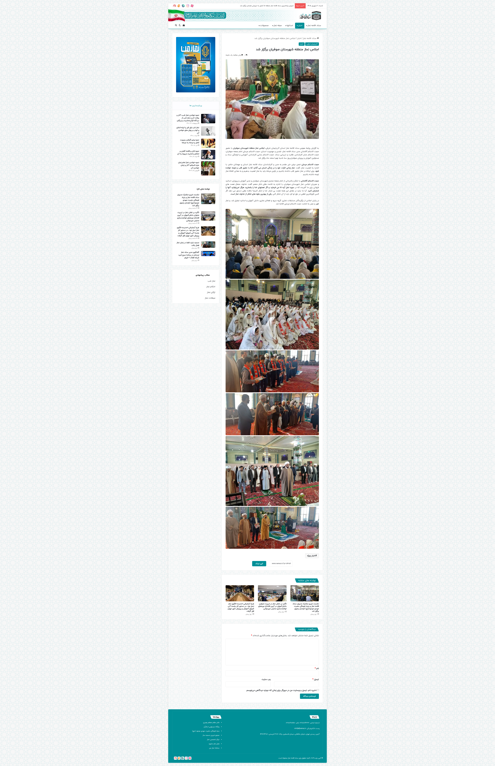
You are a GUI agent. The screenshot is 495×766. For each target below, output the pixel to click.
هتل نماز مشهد (214, 744)
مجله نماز (278, 25)
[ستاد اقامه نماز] (310, 15)
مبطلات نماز (210, 298)
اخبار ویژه (311, 555)
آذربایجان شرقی (312, 44)
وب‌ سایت (266, 679)
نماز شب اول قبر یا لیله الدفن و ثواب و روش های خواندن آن (187, 130)
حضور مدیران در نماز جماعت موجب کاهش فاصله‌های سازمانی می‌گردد (269, 6)
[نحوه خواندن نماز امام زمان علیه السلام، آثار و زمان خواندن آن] (208, 168)
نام (317, 668)
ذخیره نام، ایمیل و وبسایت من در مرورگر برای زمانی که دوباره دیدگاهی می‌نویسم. (281, 690)
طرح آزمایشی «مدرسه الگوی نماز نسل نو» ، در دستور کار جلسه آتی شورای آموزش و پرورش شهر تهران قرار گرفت (241, 607)
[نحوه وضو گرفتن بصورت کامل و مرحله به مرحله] (208, 143)
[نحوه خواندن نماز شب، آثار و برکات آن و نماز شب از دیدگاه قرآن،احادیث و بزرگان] (208, 118)
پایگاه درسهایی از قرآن (211, 727)
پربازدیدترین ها (195, 105)
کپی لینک (259, 563)
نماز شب (211, 281)
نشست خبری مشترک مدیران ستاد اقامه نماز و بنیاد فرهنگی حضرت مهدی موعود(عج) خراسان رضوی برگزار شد (306, 607)
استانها (290, 25)
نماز (289, 758)
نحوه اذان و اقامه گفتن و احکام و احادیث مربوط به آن (188, 152)
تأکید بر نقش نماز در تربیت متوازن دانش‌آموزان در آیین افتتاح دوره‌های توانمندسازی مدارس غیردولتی (272, 606)
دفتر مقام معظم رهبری (211, 722)
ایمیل (315, 679)
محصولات (264, 25)
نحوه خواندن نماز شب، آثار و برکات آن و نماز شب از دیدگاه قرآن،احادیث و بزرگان (188, 118)
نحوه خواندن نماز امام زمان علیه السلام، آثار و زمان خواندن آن (188, 165)
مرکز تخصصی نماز (213, 739)
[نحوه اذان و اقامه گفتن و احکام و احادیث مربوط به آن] (208, 154)
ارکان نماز (211, 292)
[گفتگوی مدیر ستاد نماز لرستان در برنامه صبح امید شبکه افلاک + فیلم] (208, 253)
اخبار (300, 25)
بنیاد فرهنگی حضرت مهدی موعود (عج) (205, 731)
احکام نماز (210, 286)
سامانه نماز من (214, 748)
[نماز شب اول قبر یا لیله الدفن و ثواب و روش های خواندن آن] (208, 131)
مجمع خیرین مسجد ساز (211, 735)
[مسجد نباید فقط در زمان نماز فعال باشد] (208, 244)
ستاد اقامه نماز (314, 25)
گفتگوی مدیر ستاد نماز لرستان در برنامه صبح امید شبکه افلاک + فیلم (188, 255)
